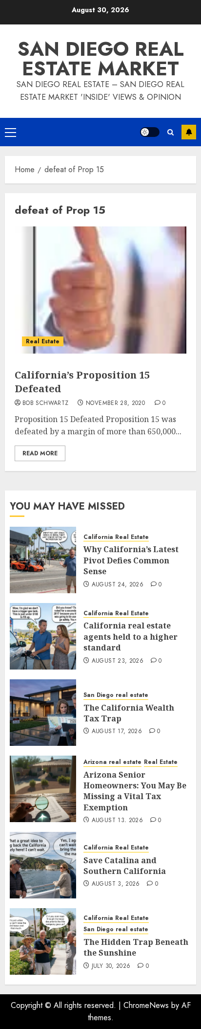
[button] (10, 132)
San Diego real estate (115, 695)
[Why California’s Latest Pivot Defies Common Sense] (43, 560)
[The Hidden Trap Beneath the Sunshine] (43, 941)
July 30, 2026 (111, 966)
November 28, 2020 (115, 403)
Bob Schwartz (45, 403)
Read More (40, 453)
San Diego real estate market (101, 59)
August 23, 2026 (117, 661)
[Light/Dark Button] (150, 132)
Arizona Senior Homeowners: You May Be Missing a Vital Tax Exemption (134, 791)
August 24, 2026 (117, 585)
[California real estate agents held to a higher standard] (43, 636)
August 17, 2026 (117, 732)
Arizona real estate (112, 762)
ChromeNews (146, 1005)
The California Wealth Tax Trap (128, 713)
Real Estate (43, 341)
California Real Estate (116, 537)
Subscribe (188, 132)
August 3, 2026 (116, 884)
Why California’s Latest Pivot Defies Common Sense (131, 560)
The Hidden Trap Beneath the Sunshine (135, 947)
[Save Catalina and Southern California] (43, 865)
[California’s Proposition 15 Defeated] (100, 290)
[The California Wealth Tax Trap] (43, 712)
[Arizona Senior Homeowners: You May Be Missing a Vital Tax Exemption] (43, 789)
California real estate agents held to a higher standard (130, 636)
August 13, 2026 (117, 821)
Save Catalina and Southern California (124, 865)
